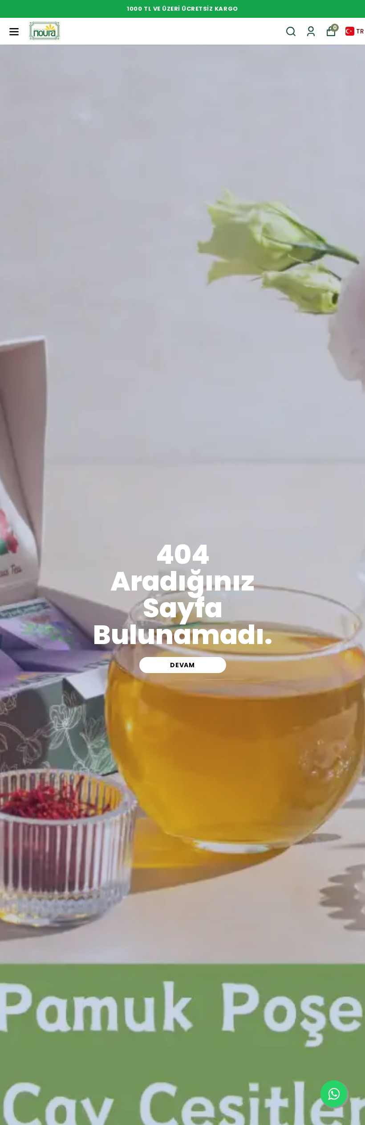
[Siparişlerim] (310, 31)
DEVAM (182, 665)
